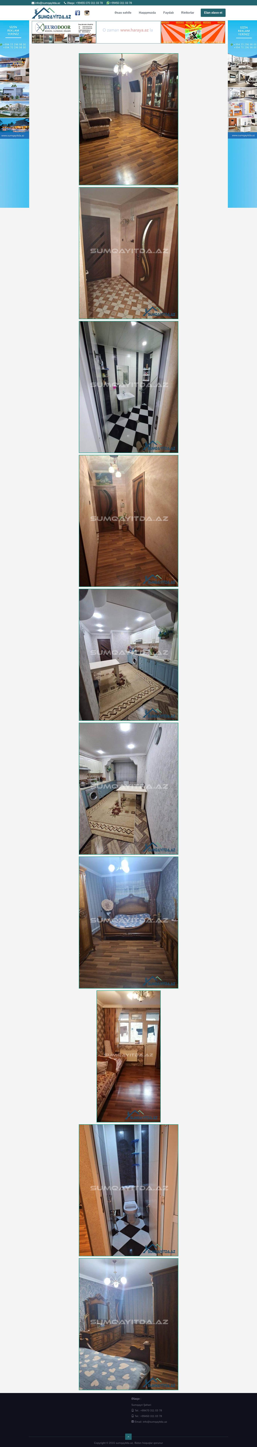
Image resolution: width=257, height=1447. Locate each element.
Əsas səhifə (123, 12)
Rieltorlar (187, 12)
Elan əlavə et (213, 12)
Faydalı (168, 12)
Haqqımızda (147, 12)
